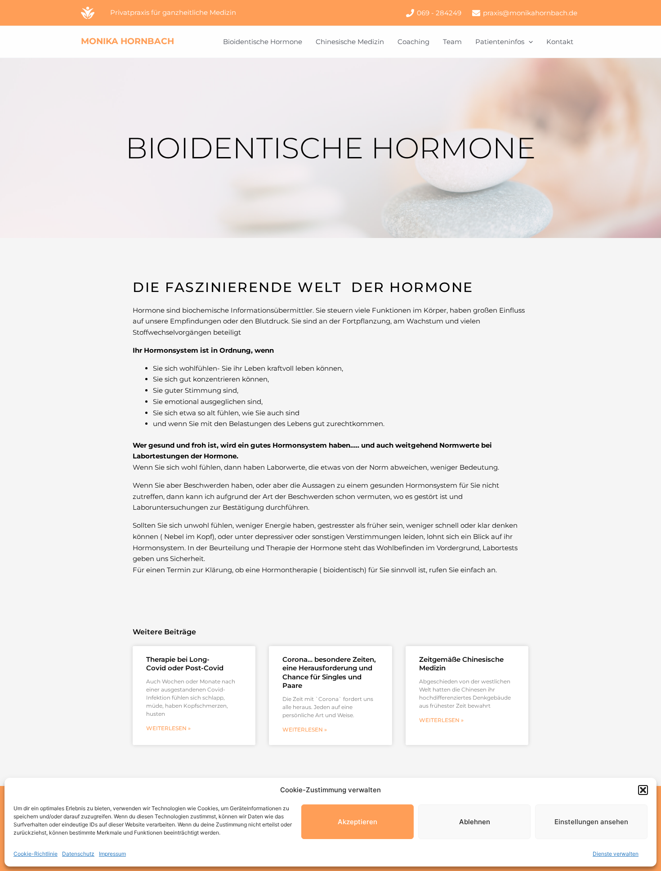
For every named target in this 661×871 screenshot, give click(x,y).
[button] (643, 790)
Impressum (112, 853)
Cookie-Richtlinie (35, 853)
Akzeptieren (357, 821)
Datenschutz (78, 853)
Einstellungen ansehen (591, 821)
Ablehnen (474, 821)
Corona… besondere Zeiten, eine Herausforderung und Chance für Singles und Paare (329, 672)
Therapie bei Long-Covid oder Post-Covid (184, 664)
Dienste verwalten (616, 853)
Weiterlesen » (168, 728)
